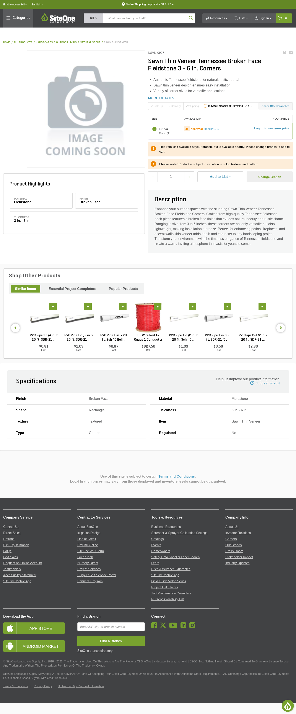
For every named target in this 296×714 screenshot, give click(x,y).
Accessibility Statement (19, 575)
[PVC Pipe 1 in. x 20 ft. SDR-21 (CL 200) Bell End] (218, 318)
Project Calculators (164, 587)
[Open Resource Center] (288, 706)
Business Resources (166, 527)
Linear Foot (165, 131)
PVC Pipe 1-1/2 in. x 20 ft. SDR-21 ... (78, 338)
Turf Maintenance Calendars (171, 593)
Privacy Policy (43, 686)
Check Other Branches (275, 106)
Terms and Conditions (176, 476)
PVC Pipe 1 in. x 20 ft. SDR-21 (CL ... (218, 338)
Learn (155, 563)
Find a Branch (89, 616)
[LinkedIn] (185, 627)
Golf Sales (10, 557)
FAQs (7, 551)
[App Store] (37, 628)
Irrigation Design (88, 533)
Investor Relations (238, 533)
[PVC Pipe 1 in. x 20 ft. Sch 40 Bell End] (113, 318)
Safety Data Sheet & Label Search (175, 557)
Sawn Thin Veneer (116, 42)
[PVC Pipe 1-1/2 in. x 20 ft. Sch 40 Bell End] (183, 318)
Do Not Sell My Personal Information (81, 686)
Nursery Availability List (167, 599)
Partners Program (90, 581)
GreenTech (85, 557)
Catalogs (157, 539)
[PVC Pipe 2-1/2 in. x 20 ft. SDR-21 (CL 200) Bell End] (253, 318)
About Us (232, 527)
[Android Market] (37, 646)
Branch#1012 (211, 128)
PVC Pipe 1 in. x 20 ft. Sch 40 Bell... (113, 338)
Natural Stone (90, 42)
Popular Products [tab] (123, 289)
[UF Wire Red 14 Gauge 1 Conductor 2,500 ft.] (148, 318)
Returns (9, 539)
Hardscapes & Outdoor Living (56, 42)
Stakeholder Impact (239, 557)
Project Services (89, 569)
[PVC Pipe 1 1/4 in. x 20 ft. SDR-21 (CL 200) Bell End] (43, 318)
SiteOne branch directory (95, 650)
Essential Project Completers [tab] (72, 289)
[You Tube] (174, 627)
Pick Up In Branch (16, 545)
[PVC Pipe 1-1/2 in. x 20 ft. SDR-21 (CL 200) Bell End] (78, 318)
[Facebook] (155, 627)
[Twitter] (164, 627)
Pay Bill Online (87, 545)
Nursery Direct (87, 563)
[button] (37, 5)
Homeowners (160, 551)
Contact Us (11, 527)
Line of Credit (86, 539)
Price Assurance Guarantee (170, 569)
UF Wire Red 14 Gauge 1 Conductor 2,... (148, 338)
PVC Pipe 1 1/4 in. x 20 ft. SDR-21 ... (44, 338)
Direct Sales (12, 533)
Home (6, 42)
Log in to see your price (271, 128)
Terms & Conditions (15, 686)
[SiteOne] (58, 22)
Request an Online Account (22, 563)
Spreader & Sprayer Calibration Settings (179, 533)
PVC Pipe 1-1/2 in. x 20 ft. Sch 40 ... (183, 338)
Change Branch (269, 177)
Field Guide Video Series (168, 581)
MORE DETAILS (161, 98)
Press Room (234, 551)
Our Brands (233, 545)
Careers (231, 539)
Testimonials (12, 569)
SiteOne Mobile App (17, 581)
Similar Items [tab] (25, 289)
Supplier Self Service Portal (96, 575)
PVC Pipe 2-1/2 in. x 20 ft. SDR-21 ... (253, 338)
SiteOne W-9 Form (90, 551)
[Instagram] (193, 627)
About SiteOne (87, 527)
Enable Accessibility (15, 4)
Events (156, 545)
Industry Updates (237, 563)
